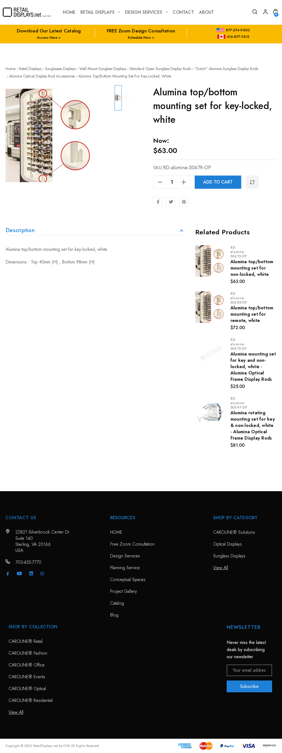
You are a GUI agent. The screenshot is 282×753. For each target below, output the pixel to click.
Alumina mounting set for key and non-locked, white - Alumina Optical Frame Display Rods (253, 366)
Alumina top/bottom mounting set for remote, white (252, 314)
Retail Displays (97, 12)
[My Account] (265, 12)
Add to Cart (218, 182)
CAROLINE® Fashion (28, 653)
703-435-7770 (28, 562)
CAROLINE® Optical (27, 688)
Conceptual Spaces (127, 579)
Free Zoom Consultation (132, 544)
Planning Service (125, 568)
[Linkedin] (31, 573)
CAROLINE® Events (27, 677)
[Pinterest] (184, 202)
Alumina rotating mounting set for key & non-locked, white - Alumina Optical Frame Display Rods (253, 425)
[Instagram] (42, 574)
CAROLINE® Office (27, 665)
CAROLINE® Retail (26, 641)
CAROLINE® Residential (31, 700)
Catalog (117, 603)
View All (220, 568)
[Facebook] (158, 202)
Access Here (47, 37)
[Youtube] (19, 573)
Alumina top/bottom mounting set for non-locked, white (252, 268)
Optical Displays (227, 544)
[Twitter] (171, 202)
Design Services (143, 12)
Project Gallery (123, 591)
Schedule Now (139, 37)
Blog (114, 615)
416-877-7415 (238, 36)
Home (69, 12)
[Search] (254, 12)
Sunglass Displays (229, 556)
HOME (116, 532)
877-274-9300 (238, 30)
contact (183, 12)
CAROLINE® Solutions (234, 532)
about (206, 12)
